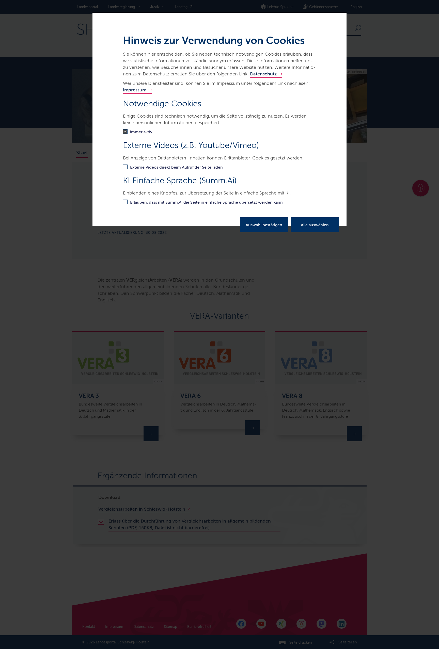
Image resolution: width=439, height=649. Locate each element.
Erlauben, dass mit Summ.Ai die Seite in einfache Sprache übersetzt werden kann (206, 202)
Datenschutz (263, 74)
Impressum (134, 90)
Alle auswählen (315, 224)
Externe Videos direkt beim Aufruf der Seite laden (176, 167)
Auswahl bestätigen (264, 224)
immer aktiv (141, 131)
